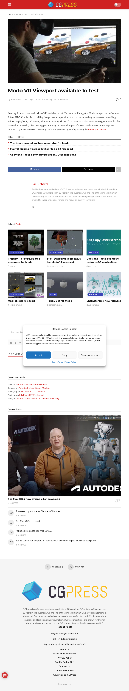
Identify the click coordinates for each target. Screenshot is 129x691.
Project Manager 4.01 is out (64, 633)
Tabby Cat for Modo (59, 300)
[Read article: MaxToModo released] (26, 285)
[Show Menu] (9, 4)
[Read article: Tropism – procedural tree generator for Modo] (26, 242)
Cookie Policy (57, 362)
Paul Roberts (17, 99)
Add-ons (93, 252)
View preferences (90, 355)
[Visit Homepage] (62, 5)
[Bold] (11, 343)
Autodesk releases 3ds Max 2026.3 (34, 530)
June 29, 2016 (93, 305)
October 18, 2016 (56, 305)
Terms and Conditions (64, 653)
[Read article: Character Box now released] (105, 285)
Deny (64, 355)
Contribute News (65, 670)
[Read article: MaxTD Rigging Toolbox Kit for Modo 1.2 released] (65, 242)
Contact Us (64, 666)
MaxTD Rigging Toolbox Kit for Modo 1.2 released (41, 148)
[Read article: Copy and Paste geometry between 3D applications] (105, 242)
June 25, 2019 (14, 266)
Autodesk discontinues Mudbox (31, 384)
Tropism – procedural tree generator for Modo (40, 143)
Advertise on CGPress (64, 674)
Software (19, 14)
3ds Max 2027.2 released (33, 391)
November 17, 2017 (57, 266)
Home (10, 14)
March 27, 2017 (15, 305)
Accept (38, 355)
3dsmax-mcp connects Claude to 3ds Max (38, 511)
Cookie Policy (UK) (64, 662)
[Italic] (15, 343)
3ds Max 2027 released (28, 521)
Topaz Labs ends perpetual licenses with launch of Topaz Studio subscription (56, 540)
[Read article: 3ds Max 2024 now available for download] (64, 455)
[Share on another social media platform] (118, 169)
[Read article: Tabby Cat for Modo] (65, 285)
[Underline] (20, 343)
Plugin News (37, 14)
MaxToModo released (21, 300)
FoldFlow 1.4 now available (64, 638)
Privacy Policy (70, 362)
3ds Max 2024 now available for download (34, 498)
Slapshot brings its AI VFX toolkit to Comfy (64, 644)
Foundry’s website (97, 129)
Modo (27, 14)
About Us (64, 649)
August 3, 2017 (36, 99)
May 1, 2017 (93, 266)
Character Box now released (104, 300)
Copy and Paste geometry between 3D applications (43, 154)
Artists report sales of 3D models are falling (38, 398)
